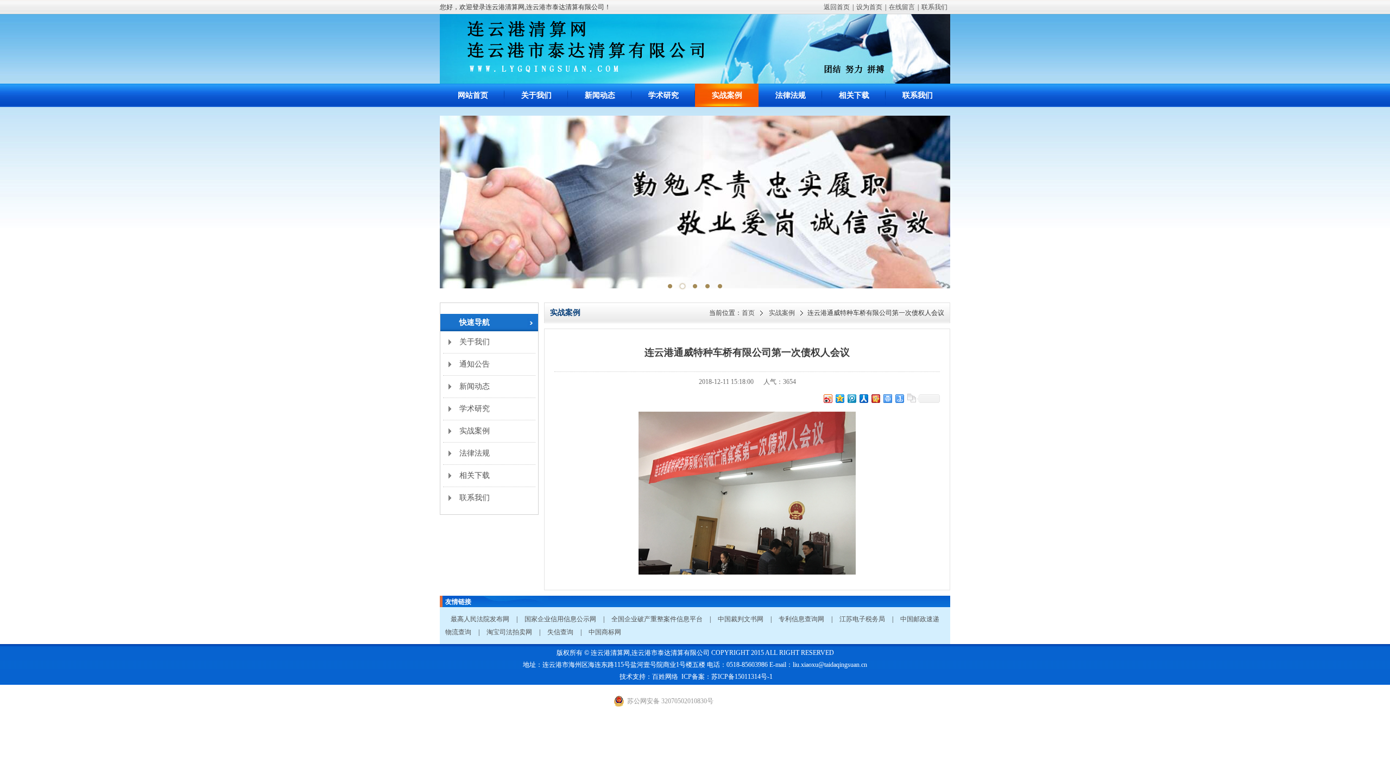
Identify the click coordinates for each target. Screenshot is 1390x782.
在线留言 (902, 7)
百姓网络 (665, 676)
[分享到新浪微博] (827, 398)
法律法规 (790, 95)
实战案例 (727, 95)
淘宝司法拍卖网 (509, 632)
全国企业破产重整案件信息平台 (657, 619)
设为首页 (869, 7)
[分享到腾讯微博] (851, 398)
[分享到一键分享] (899, 398)
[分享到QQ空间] (839, 398)
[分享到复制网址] (911, 398)
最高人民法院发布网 (480, 619)
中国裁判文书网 (740, 619)
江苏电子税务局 (862, 619)
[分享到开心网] (875, 398)
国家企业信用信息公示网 (560, 619)
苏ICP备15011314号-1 (742, 676)
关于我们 (536, 95)
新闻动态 (600, 95)
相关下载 (854, 95)
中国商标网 (605, 632)
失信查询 (560, 632)
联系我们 (934, 7)
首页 (748, 313)
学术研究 (663, 95)
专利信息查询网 (801, 619)
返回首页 (837, 7)
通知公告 (474, 364)
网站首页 (473, 95)
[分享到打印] (887, 398)
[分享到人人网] (863, 398)
